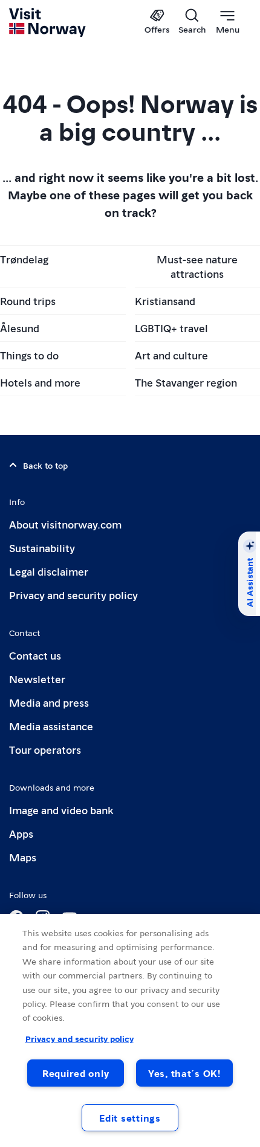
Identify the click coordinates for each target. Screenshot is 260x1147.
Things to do (29, 355)
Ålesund (19, 328)
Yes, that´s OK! (184, 1073)
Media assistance (51, 726)
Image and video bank (61, 810)
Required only (75, 1073)
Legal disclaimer (48, 571)
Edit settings (129, 1117)
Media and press (49, 702)
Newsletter (37, 679)
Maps (22, 857)
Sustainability (42, 547)
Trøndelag (24, 259)
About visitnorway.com (65, 524)
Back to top (45, 465)
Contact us (35, 655)
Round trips (28, 300)
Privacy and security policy (73, 595)
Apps (21, 833)
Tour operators (45, 749)
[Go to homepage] (48, 22)
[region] (130, 1030)
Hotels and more (40, 382)
